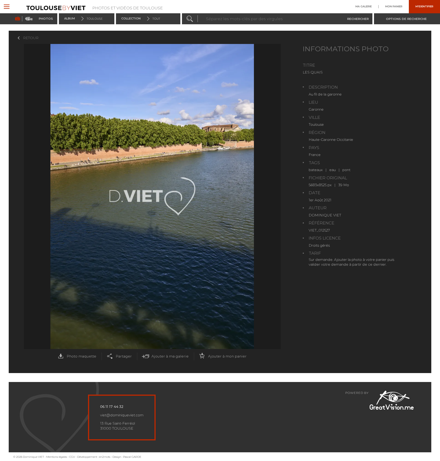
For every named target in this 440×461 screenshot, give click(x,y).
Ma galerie (363, 6)
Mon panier (393, 6)
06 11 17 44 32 (111, 406)
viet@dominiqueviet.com (121, 415)
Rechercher (358, 18)
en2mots (104, 456)
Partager (124, 356)
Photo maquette (81, 356)
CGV (72, 456)
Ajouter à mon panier (227, 356)
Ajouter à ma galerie (170, 356)
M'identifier (424, 6)
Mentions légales (56, 456)
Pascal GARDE (132, 456)
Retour (30, 38)
